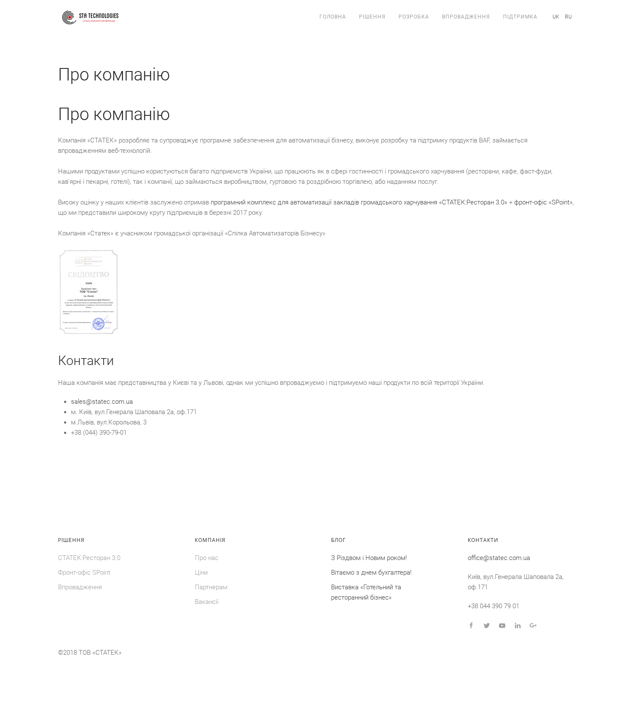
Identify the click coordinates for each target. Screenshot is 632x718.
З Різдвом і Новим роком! (369, 558)
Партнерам (211, 587)
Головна (332, 17)
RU (568, 17)
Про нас (206, 558)
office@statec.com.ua (499, 558)
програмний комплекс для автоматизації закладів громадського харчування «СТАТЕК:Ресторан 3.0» (359, 202)
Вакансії (206, 602)
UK (556, 17)
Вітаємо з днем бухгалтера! (371, 572)
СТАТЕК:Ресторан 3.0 (89, 558)
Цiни (201, 572)
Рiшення (372, 17)
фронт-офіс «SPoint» (543, 202)
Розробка (414, 17)
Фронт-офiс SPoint (84, 572)
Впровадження (466, 17)
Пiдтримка (520, 17)
